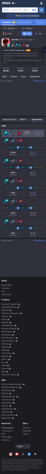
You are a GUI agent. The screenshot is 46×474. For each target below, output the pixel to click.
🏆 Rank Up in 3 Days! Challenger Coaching (29, 16)
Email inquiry (7, 437)
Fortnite (5, 344)
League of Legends (9, 304)
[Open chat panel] (44, 50)
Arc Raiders (6, 335)
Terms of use (7, 431)
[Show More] (14, 3)
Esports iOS (6, 418)
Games (4, 359)
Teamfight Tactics (9, 307)
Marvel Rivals (7, 332)
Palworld (5, 310)
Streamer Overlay (9, 375)
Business (26, 428)
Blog (3, 291)
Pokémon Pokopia (9, 329)
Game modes (24, 22)
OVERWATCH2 (7, 326)
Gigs (3, 372)
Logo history (6, 294)
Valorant (5, 316)
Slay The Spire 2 (8, 338)
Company (5, 288)
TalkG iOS (5, 412)
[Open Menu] (41, 3)
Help (3, 434)
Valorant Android (8, 397)
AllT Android (7, 390)
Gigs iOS (5, 406)
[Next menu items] (33, 22)
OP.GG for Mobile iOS (10, 387)
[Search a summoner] (34, 10)
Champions (8, 22)
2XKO (4, 350)
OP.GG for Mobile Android (12, 384)
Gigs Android (7, 403)
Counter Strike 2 (8, 341)
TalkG (4, 365)
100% (29, 34)
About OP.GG (7, 285)
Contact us (6, 440)
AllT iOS (5, 393)
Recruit (26, 434)
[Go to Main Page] (6, 3)
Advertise (27, 431)
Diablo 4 (5, 347)
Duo (3, 362)
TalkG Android (7, 409)
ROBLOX (5, 322)
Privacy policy (7, 428)
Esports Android (8, 415)
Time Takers (7, 353)
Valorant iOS (7, 400)
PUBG (4, 319)
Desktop (5, 356)
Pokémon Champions (10, 313)
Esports (5, 368)
